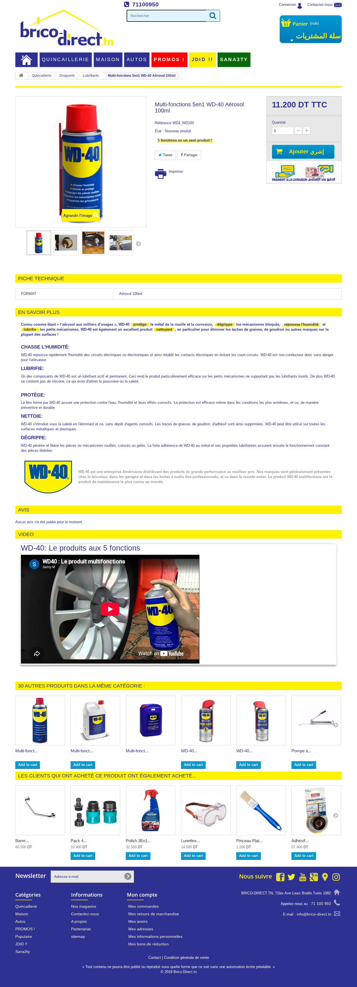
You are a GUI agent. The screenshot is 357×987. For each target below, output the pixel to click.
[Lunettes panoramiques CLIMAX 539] (206, 810)
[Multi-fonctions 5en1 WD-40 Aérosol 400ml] (40, 720)
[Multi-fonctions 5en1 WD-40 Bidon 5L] (95, 720)
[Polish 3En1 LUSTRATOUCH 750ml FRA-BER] (150, 810)
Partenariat (81, 929)
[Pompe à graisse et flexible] (316, 720)
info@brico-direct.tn (314, 914)
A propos (79, 921)
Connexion (287, 5)
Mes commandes (143, 906)
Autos (137, 59)
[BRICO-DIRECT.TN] (67, 27)
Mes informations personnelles (155, 936)
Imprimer (176, 171)
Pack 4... (79, 840)
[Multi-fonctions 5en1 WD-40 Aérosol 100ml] (38, 242)
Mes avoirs (138, 921)
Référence (163, 123)
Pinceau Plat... (249, 840)
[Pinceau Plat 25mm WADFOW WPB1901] (261, 810)
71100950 (145, 4)
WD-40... (189, 750)
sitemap (78, 936)
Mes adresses (140, 929)
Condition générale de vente (186, 957)
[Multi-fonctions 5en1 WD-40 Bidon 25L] (150, 720)
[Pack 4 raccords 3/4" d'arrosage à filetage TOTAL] (95, 810)
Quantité (279, 122)
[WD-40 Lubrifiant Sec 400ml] (261, 720)
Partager (190, 155)
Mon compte (142, 894)
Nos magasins (83, 906)
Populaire (23, 936)
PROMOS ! (169, 59)
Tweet (167, 155)
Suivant (138, 243)
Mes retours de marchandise (153, 914)
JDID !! (203, 59)
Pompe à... (301, 750)
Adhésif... (299, 840)
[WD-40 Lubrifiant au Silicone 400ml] (206, 720)
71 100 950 (321, 903)
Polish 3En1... (138, 840)
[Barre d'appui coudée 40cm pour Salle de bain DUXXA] (40, 810)
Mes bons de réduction (148, 944)
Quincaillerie (66, 59)
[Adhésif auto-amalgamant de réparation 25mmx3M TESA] (316, 810)
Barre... (22, 840)
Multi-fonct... (26, 750)
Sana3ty (234, 59)
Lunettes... (190, 840)
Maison (108, 59)
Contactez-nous (320, 5)
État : (159, 131)
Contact (154, 957)
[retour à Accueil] (21, 75)
